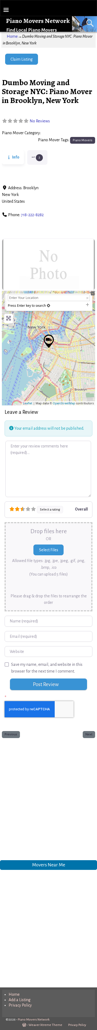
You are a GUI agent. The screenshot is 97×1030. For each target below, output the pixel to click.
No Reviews (40, 121)
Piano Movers (54, 133)
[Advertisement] (48, 797)
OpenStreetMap (64, 403)
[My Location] (48, 305)
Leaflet (27, 403)
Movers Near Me (48, 864)
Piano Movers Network (38, 20)
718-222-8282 (32, 215)
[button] (37, 157)
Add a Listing (19, 1000)
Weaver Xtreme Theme (45, 1025)
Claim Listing (22, 59)
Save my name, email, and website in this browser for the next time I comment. (46, 667)
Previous (11, 734)
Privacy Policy (20, 1005)
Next (88, 734)
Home (12, 36)
